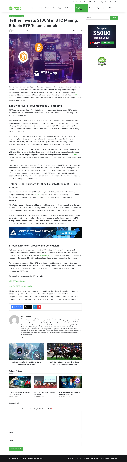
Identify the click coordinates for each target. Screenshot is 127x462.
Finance (48, 8)
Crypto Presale (102, 8)
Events (91, 8)
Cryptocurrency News (16, 16)
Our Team (86, 458)
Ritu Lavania (15, 31)
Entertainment (68, 8)
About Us (71, 2)
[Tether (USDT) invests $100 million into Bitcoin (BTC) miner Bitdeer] (45, 232)
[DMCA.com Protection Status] (102, 61)
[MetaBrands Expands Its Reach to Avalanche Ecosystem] (70, 383)
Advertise (79, 2)
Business (40, 8)
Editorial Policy (98, 2)
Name (11, 432)
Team (106, 2)
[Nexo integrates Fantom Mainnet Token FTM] (45, 383)
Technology (57, 8)
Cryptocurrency (81, 8)
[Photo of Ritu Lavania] (10, 31)
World (31, 8)
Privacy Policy (88, 2)
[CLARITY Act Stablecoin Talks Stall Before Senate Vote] (20, 383)
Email (11, 440)
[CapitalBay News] (15, 8)
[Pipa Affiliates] (102, 36)
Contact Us (113, 2)
